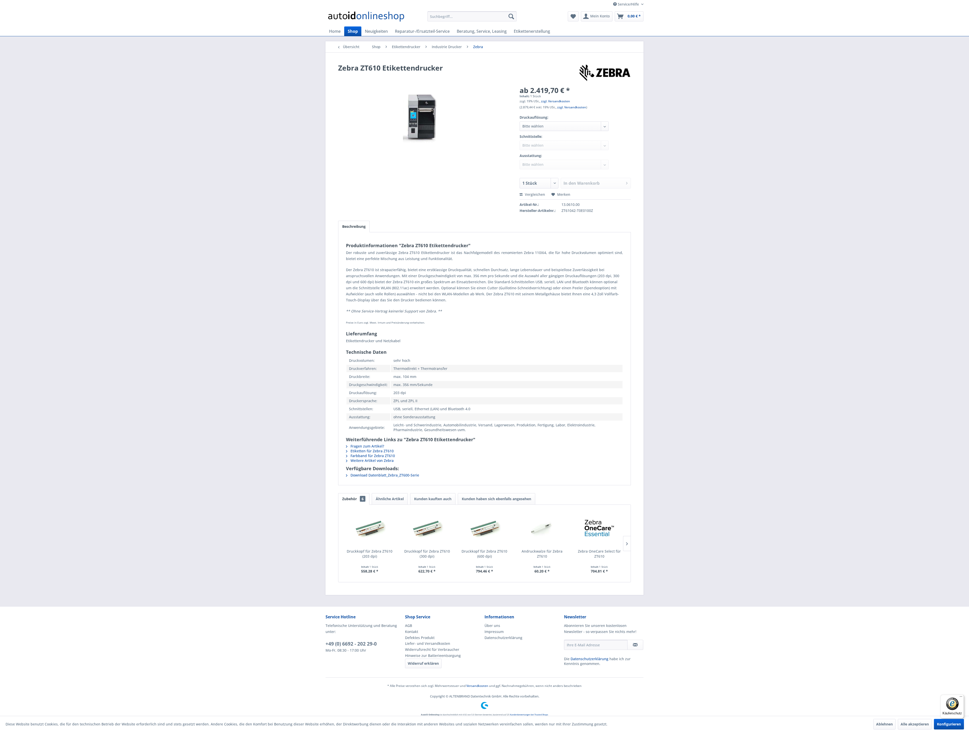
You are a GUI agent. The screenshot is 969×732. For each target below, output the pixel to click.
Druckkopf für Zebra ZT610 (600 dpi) (484, 554)
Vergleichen (534, 194)
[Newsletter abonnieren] (635, 645)
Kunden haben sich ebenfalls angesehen (496, 498)
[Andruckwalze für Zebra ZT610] (542, 528)
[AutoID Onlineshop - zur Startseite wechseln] (366, 17)
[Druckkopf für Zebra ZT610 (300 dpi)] (427, 528)
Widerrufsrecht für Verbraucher (432, 649)
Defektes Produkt (420, 637)
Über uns (492, 625)
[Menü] (961, 698)
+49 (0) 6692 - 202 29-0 (351, 644)
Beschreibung (354, 226)
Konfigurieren (949, 724)
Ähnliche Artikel (390, 498)
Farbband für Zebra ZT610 (372, 455)
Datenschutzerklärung (503, 637)
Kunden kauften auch (432, 498)
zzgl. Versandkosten (555, 101)
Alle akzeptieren (915, 724)
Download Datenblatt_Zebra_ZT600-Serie (384, 475)
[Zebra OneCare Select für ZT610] (599, 528)
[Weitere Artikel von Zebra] (605, 73)
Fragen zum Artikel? (366, 446)
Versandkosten (477, 686)
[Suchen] (511, 16)
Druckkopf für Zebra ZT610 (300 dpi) (427, 554)
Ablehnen (884, 724)
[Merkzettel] (573, 16)
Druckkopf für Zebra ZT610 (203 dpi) (369, 554)
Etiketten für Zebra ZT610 (371, 451)
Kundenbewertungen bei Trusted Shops (529, 714)
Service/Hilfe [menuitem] (628, 4)
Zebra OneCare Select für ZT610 (599, 554)
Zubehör (353, 498)
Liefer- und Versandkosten (427, 643)
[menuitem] (472, 16)
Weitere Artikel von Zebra (371, 460)
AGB (408, 625)
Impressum (494, 631)
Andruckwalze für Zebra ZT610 (542, 554)
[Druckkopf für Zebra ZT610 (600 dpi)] (484, 528)
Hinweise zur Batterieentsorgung (433, 655)
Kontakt (411, 631)
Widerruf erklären (423, 663)
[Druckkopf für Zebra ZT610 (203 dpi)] (370, 528)
